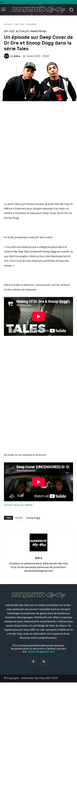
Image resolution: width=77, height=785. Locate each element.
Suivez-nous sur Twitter (18, 504)
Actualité (31, 24)
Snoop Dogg (33, 517)
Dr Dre (19, 517)
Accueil (8, 24)
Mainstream (38, 31)
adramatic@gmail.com (41, 651)
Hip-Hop (19, 24)
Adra (17, 56)
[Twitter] (44, 661)
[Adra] (7, 56)
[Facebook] (33, 661)
